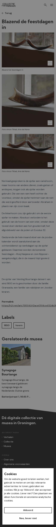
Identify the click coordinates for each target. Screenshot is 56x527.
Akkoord (28, 510)
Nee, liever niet (28, 518)
